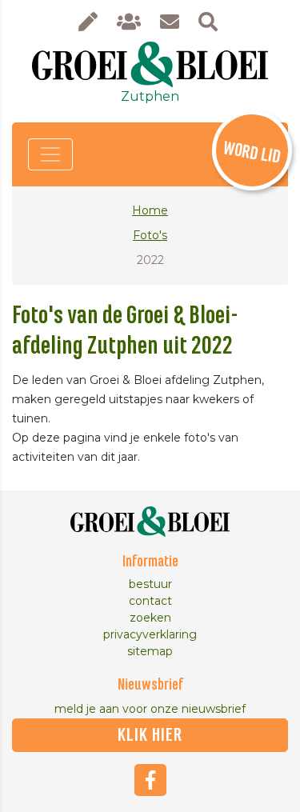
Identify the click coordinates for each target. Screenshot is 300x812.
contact (150, 601)
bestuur (150, 584)
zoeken (150, 617)
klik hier (150, 735)
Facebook (150, 780)
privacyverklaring (150, 634)
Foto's (150, 235)
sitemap (150, 651)
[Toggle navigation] (50, 154)
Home (150, 210)
